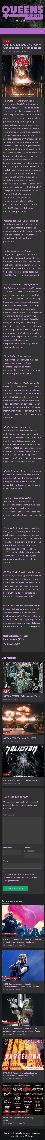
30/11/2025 (19, 699)
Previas (13, 1112)
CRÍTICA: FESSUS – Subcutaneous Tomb (21, 696)
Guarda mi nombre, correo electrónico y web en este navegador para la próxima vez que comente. (22, 877)
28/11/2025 (17, 741)
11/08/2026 (18, 1034)
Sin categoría (15, 1067)
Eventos (14, 934)
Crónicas (7, 934)
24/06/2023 (22, 52)
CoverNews (16, 1136)
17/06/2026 (18, 1123)
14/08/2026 (18, 989)
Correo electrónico (29, 849)
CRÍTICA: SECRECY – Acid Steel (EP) (19, 738)
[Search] (40, 31)
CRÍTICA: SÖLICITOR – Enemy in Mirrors (21, 780)
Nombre (7, 847)
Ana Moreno (8, 741)
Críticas (6, 41)
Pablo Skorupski (10, 52)
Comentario (9, 815)
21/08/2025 (19, 783)
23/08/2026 (18, 945)
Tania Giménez (9, 699)
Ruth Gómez (8, 945)
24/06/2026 (18, 1078)
